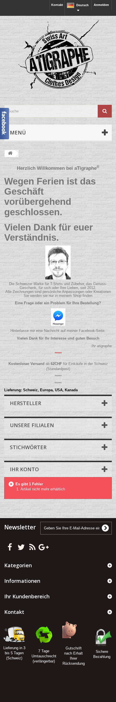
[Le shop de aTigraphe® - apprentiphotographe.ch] (58, 55)
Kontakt (57, 4)
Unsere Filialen (32, 425)
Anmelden (101, 4)
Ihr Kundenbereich (27, 596)
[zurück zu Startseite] (10, 153)
